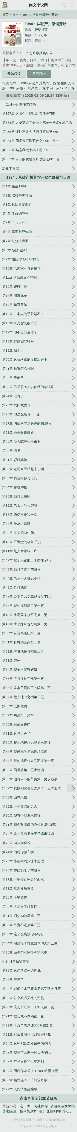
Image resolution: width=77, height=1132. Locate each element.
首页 (5, 15)
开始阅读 (14, 74)
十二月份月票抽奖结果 (36, 53)
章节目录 (39, 74)
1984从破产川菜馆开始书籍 (31, 88)
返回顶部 (71, 788)
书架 (4, 5)
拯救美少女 (28, 1111)
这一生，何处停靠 (34, 1106)
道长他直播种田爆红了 (56, 1111)
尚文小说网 (38, 5)
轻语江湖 (41, 30)
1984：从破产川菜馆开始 (40, 15)
